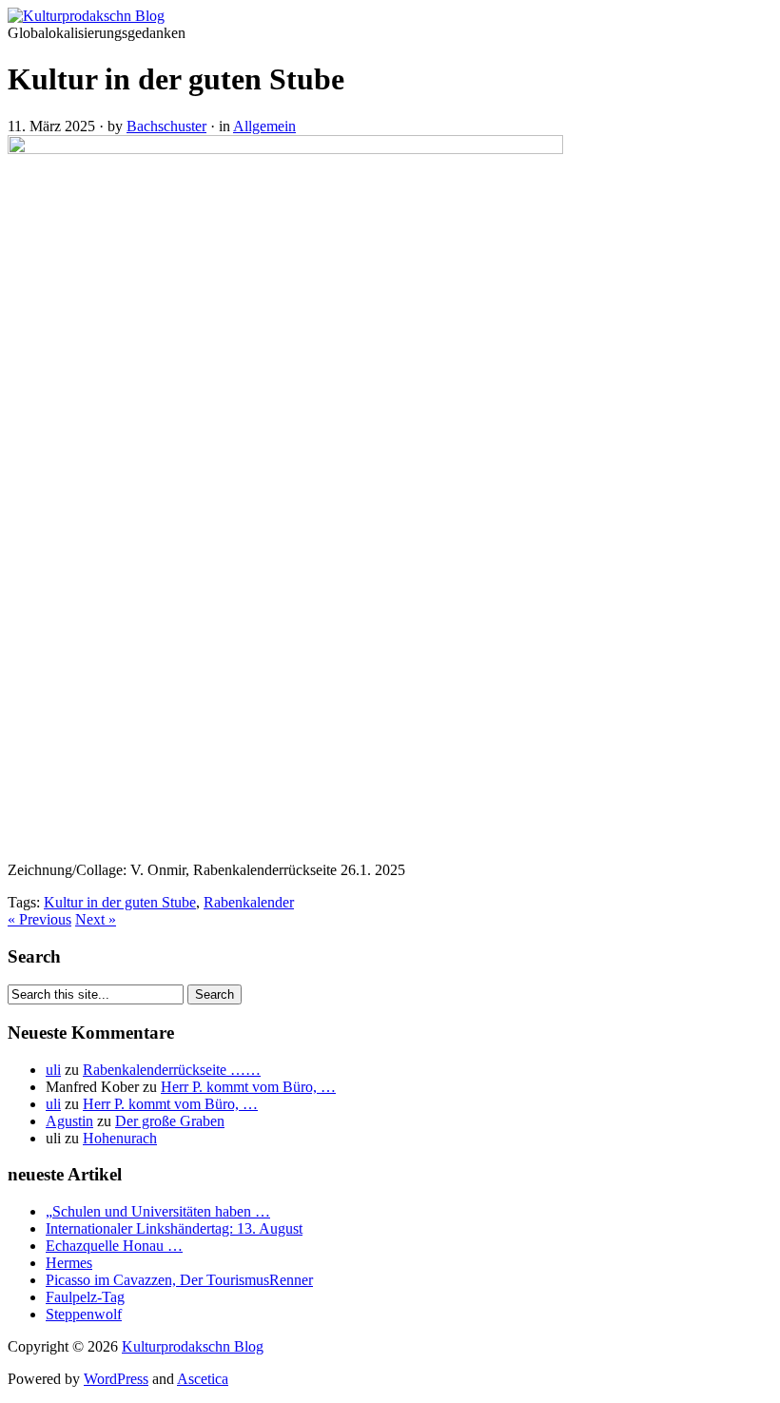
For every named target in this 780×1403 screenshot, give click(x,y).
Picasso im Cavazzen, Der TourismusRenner (179, 1280)
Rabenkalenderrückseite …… (172, 1070)
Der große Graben (169, 1121)
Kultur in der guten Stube (120, 902)
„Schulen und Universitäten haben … (158, 1211)
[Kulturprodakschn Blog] (86, 16)
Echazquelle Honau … (114, 1245)
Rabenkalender (249, 902)
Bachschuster (166, 126)
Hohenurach (120, 1138)
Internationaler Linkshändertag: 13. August (174, 1228)
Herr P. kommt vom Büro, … (248, 1087)
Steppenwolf (84, 1314)
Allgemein (264, 126)
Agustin (69, 1121)
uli (53, 1070)
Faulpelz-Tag (85, 1297)
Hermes (69, 1263)
